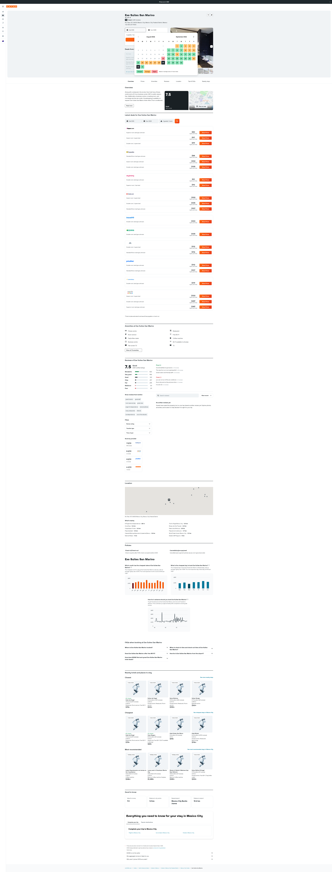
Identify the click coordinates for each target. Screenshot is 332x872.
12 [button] (150, 54)
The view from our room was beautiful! (169, 370)
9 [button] (138, 54)
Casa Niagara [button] (151, 735)
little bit (139, 411)
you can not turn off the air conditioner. (169, 380)
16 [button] (138, 58)
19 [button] (150, 58)
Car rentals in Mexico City (162, 833)
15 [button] (163, 54)
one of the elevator (142, 414)
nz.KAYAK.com (128, 868)
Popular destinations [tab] (147, 822)
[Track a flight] (3, 31)
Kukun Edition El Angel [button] (198, 770)
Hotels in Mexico (155, 868)
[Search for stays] (3, 15)
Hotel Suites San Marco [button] (176, 733)
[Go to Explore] (3, 27)
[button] (330, 2)
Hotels (135, 868)
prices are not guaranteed (159, 848)
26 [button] (150, 63)
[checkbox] (133, 444)
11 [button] (146, 54)
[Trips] (3, 36)
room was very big (130, 403)
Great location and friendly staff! (168, 372)
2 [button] (138, 50)
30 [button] (138, 67)
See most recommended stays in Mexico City (200, 749)
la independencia (130, 414)
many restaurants (130, 411)
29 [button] (163, 63)
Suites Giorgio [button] (196, 698)
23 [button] (138, 63)
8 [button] (163, 50)
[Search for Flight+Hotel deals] (3, 22)
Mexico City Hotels (185, 868)
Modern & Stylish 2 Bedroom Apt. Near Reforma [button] (179, 771)
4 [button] (146, 50)
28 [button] (159, 63)
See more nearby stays (206, 677)
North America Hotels (144, 868)
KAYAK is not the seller (133, 853)
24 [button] (142, 63)
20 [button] (155, 58)
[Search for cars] (3, 19)
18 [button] (146, 58)
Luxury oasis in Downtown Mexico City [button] (157, 771)
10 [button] (142, 54)
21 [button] (159, 58)
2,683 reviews (136, 20)
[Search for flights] (3, 12)
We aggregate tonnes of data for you (138, 856)
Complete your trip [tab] (133, 822)
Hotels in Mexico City (188, 833)
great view (140, 403)
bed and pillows (144, 407)
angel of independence (132, 407)
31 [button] (142, 67)
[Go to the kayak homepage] (11, 6)
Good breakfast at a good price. (167, 367)
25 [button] (146, 63)
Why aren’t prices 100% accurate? (137, 859)
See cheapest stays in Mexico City (203, 712)
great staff (137, 399)
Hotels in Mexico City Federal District (169, 868)
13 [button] (155, 54)
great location (129, 399)
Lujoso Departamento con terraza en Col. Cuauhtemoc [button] (136, 771)
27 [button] (155, 63)
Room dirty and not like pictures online (169, 382)
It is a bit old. (162, 384)
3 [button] (142, 50)
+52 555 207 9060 (130, 24)
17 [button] (142, 58)
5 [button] (150, 50)
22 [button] (163, 58)
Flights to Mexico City (134, 833)
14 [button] (159, 54)
